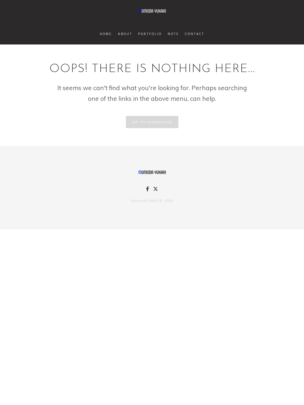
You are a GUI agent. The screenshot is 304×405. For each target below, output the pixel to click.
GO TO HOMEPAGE (152, 122)
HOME (106, 34)
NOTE (173, 34)
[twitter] (155, 190)
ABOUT (125, 34)
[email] (147, 189)
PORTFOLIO (150, 34)
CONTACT (194, 34)
